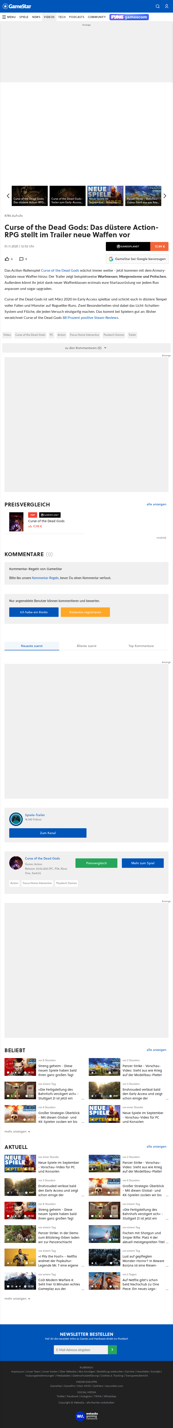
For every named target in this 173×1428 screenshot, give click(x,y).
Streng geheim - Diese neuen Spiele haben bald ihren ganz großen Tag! (57, 1070)
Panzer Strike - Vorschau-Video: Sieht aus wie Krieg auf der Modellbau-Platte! (142, 1070)
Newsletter (142, 1371)
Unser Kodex (49, 1371)
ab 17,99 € (35, 526)
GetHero (98, 1386)
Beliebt (15, 1050)
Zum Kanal (48, 833)
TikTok (98, 1396)
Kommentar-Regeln (45, 577)
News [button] (36, 17)
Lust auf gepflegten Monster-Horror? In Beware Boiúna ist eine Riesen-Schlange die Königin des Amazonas (143, 1265)
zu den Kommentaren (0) (83, 348)
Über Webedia (67, 1371)
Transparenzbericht (136, 1375)
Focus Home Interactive (84, 335)
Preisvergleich (27, 504)
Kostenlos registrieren (85, 612)
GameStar (56, 1386)
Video (7, 335)
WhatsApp (110, 1396)
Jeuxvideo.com (114, 1386)
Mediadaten (63, 1375)
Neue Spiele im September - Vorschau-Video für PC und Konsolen (143, 1117)
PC (51, 335)
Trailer (132, 335)
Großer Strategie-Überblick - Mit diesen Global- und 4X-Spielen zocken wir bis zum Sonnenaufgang (59, 1119)
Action (62, 335)
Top (141, 646)
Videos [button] (49, 17)
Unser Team (33, 1371)
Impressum (17, 1371)
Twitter (61, 1396)
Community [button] (97, 17)
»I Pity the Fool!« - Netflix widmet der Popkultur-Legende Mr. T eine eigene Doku (58, 1263)
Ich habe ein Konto (34, 612)
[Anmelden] (112, 1349)
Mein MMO (84, 1386)
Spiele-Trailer (35, 815)
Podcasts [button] (76, 17)
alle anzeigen (156, 504)
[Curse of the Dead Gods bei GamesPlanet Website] (16, 521)
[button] (157, 6)
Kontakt (155, 1371)
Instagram (86, 1396)
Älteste (86, 646)
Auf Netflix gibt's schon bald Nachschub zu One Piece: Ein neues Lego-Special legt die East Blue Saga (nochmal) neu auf (142, 1289)
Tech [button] (62, 17)
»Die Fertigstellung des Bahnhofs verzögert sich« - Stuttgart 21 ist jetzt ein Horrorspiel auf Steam (58, 1096)
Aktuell (16, 1147)
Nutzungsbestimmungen (39, 1375)
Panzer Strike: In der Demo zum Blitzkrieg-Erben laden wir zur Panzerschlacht (59, 1237)
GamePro (69, 1386)
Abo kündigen (86, 1371)
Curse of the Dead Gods (60, 270)
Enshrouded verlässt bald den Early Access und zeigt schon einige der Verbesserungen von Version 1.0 (144, 1098)
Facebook (72, 1396)
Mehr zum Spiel (143, 863)
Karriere (129, 1371)
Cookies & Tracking (111, 1375)
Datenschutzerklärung (85, 1375)
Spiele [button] (24, 17)
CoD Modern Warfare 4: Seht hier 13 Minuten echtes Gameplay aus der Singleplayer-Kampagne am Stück (59, 1289)
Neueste (32, 646)
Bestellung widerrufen (110, 1371)
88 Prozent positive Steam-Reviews (90, 317)
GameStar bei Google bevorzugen (140, 259)
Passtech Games (114, 335)
